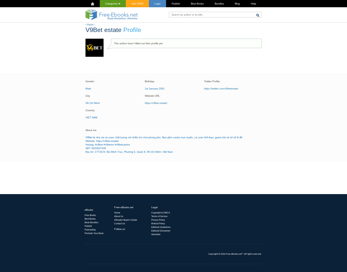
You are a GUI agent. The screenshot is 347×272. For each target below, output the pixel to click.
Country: (90, 110)
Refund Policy (158, 223)
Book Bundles (91, 222)
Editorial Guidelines (161, 227)
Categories (111, 3)
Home (90, 24)
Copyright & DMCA (160, 212)
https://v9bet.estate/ (156, 103)
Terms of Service (159, 216)
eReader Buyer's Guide (125, 220)
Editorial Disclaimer (160, 231)
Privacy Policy (158, 220)
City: (88, 95)
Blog (237, 3)
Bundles (219, 3)
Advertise (155, 234)
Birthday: (150, 81)
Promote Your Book (94, 233)
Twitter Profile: (212, 81)
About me (91, 130)
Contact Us (119, 223)
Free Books (90, 215)
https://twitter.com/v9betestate (221, 88)
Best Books (197, 3)
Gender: (90, 81)
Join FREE (137, 3)
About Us (118, 216)
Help (253, 3)
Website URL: (152, 95)
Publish (176, 3)
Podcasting (90, 229)
